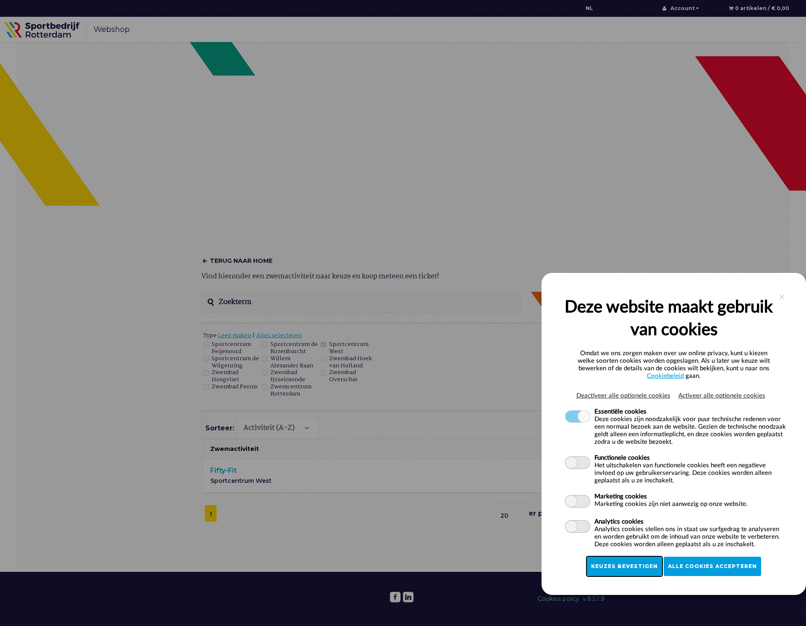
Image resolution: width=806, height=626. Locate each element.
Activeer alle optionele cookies (721, 396)
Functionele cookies (622, 458)
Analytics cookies (619, 522)
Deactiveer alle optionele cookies (623, 396)
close (782, 297)
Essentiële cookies (620, 412)
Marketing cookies (620, 496)
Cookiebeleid (665, 376)
